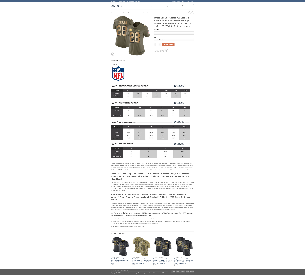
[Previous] (111, 252)
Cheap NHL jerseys (163, 273)
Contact (178, 1)
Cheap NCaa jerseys (143, 273)
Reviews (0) (122, 60)
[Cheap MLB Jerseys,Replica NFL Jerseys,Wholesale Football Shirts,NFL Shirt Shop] (117, 6)
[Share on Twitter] (158, 50)
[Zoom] (112, 54)
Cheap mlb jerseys (132, 273)
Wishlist (183, 1)
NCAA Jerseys (156, 6)
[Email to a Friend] (161, 50)
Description (114, 60)
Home (112, 12)
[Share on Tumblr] (166, 50)
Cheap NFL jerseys (153, 273)
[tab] (114, 60)
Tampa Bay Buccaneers (130, 12)
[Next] (194, 252)
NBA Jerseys (135, 6)
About (173, 1)
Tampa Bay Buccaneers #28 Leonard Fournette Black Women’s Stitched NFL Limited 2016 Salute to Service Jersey (120, 261)
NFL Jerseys (128, 6)
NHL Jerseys (149, 6)
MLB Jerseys (142, 6)
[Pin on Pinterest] (163, 50)
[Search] (182, 5)
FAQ (188, 1)
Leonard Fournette (144, 12)
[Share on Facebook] (155, 50)
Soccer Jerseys (164, 6)
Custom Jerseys (174, 6)
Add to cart (168, 44)
